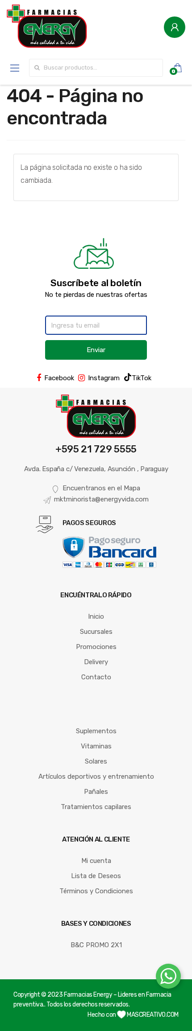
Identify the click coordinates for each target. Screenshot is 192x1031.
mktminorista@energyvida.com (101, 499)
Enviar (96, 350)
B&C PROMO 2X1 (96, 945)
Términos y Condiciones (96, 891)
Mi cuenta (96, 861)
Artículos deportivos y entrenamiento (96, 776)
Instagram (104, 378)
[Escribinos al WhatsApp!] (168, 978)
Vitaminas (96, 746)
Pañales (96, 792)
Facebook (59, 378)
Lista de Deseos (96, 876)
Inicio (96, 616)
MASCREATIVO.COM (152, 1015)
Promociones (96, 647)
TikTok (141, 378)
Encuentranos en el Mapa (101, 488)
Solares (96, 761)
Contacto (96, 677)
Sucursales (96, 632)
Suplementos (96, 731)
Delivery (96, 662)
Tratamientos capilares (96, 807)
